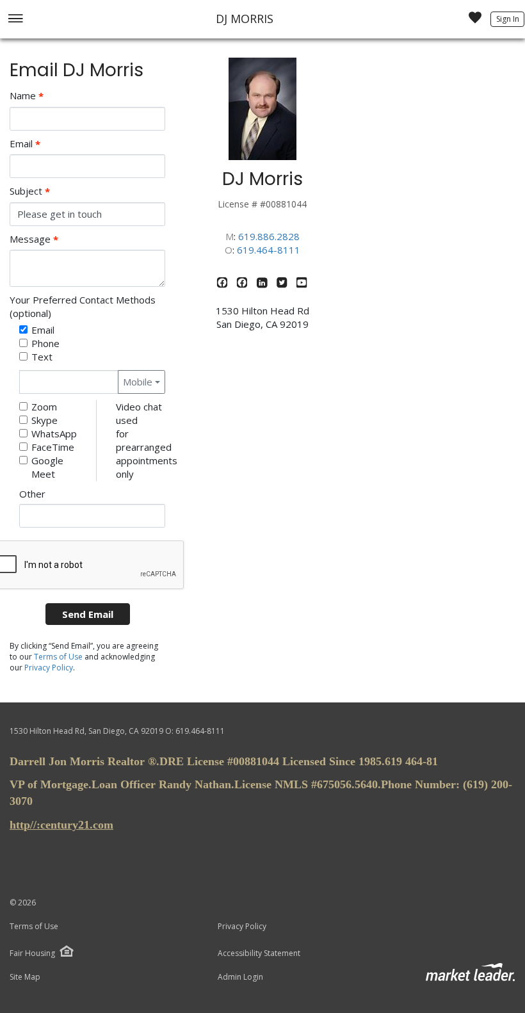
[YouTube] (302, 284)
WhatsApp (54, 433)
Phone (45, 343)
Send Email (87, 614)
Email (25, 143)
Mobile (137, 381)
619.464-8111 (268, 249)
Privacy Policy (48, 667)
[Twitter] (283, 284)
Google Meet (47, 467)
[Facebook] (224, 284)
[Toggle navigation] (15, 19)
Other (32, 493)
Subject (30, 191)
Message (34, 239)
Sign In (507, 18)
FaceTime (52, 447)
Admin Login (240, 977)
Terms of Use (58, 656)
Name (27, 95)
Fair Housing (32, 953)
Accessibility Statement (259, 953)
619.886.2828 (269, 236)
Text (41, 356)
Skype (44, 420)
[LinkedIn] (263, 284)
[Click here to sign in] (475, 21)
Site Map (25, 977)
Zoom (44, 406)
